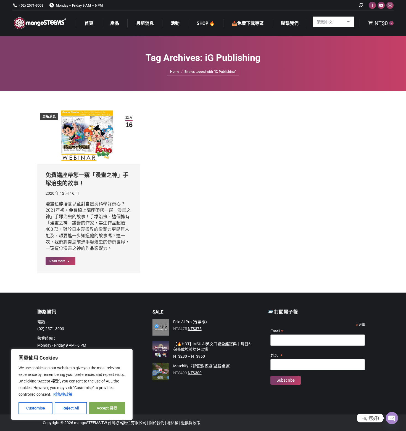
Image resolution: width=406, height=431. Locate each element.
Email (276, 331)
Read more (57, 261)
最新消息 (49, 117)
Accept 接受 (107, 408)
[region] (72, 384)
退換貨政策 (190, 423)
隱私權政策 (63, 394)
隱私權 (173, 423)
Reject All (70, 408)
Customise (35, 408)
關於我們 (157, 423)
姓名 (276, 355)
